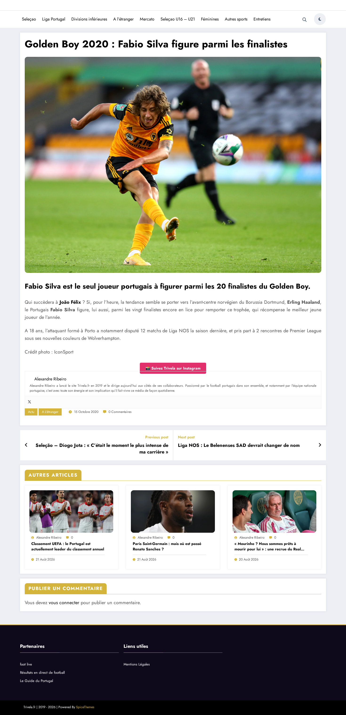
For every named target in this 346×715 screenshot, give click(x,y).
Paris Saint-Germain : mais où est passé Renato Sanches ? (167, 546)
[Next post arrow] (319, 445)
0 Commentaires (120, 411)
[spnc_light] (320, 19)
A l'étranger (50, 411)
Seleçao (29, 19)
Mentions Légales (137, 664)
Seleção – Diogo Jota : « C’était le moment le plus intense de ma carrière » (102, 448)
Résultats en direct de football (42, 672)
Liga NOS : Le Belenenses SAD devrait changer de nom (239, 445)
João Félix (70, 302)
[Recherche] (304, 20)
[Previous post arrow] (26, 445)
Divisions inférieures (89, 19)
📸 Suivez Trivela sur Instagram (173, 368)
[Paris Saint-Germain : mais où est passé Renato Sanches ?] (173, 511)
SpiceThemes (85, 707)
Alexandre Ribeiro (48, 537)
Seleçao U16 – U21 (178, 19)
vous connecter (64, 602)
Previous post (156, 437)
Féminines (210, 19)
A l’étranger (123, 19)
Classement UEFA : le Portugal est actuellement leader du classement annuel (67, 546)
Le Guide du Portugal (36, 680)
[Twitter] (29, 402)
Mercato (147, 19)
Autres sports (236, 19)
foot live (26, 664)
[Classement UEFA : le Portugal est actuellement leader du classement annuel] (71, 511)
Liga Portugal (53, 19)
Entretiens (261, 19)
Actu (31, 411)
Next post (186, 437)
